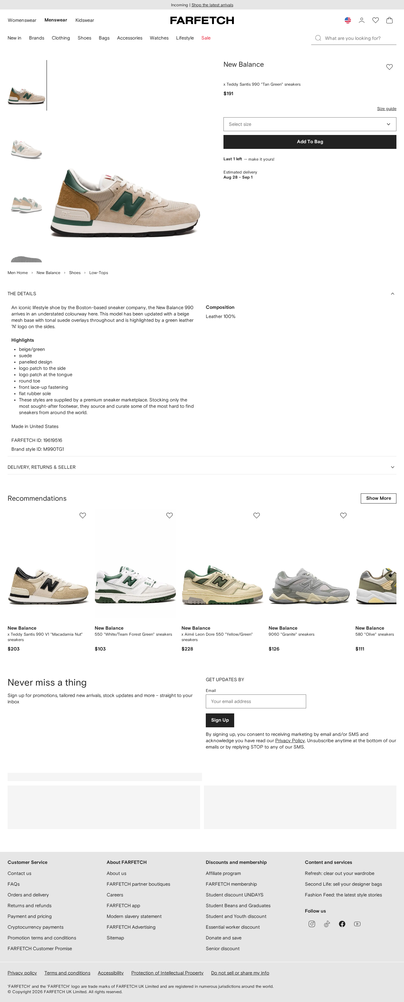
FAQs (14, 884)
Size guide (386, 109)
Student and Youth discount (236, 916)
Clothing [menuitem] (61, 37)
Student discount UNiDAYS (235, 894)
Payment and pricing (30, 916)
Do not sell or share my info (240, 972)
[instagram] (312, 924)
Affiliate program (223, 873)
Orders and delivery (28, 894)
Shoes (74, 273)
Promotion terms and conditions (42, 937)
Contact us (19, 873)
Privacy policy (22, 972)
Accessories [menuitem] (129, 37)
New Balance (48, 273)
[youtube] (357, 924)
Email (211, 690)
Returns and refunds (29, 905)
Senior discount (223, 948)
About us (116, 873)
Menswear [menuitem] (56, 20)
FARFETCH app (123, 905)
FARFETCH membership (231, 884)
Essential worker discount (233, 927)
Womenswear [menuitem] (22, 20)
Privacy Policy (290, 740)
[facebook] (342, 924)
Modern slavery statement (134, 916)
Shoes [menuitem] (84, 37)
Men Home (18, 273)
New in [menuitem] (14, 37)
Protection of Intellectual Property (167, 972)
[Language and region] (348, 20)
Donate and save (223, 937)
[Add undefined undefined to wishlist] (83, 515)
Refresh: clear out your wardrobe (339, 873)
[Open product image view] (125, 161)
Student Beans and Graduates (238, 905)
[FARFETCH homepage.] (202, 20)
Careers (115, 894)
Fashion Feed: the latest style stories (343, 894)
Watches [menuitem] (159, 37)
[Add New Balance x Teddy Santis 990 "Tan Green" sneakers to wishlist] (389, 67)
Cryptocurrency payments (35, 927)
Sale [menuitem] (206, 37)
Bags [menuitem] (104, 37)
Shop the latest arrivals (212, 5)
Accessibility (111, 972)
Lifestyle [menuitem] (185, 37)
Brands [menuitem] (36, 37)
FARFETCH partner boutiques (138, 884)
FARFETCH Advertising (131, 927)
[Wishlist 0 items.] (376, 20)
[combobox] (309, 124)
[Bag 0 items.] (389, 20)
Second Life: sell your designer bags (343, 884)
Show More (378, 498)
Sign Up (220, 720)
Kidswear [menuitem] (84, 20)
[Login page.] (362, 20)
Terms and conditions (67, 972)
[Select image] (26, 85)
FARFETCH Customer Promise (40, 948)
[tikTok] (327, 924)
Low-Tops (98, 273)
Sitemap (115, 937)
